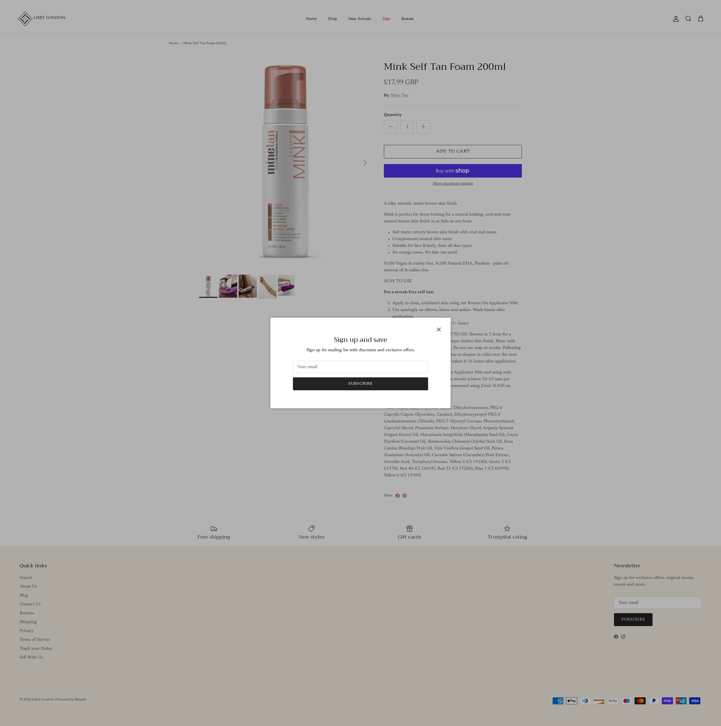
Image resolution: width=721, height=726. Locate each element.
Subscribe (360, 384)
